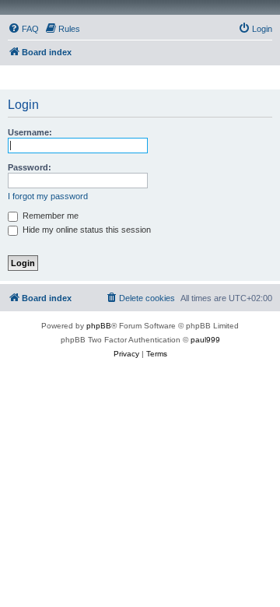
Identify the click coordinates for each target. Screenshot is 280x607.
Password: (29, 167)
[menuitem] (23, 28)
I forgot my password (48, 196)
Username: (30, 132)
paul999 (205, 339)
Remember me (49, 215)
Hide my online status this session (85, 229)
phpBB (98, 325)
